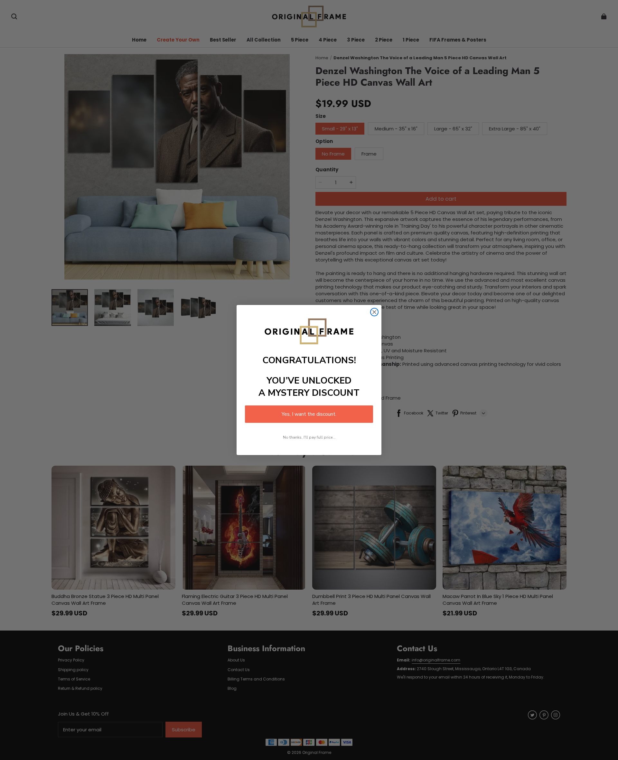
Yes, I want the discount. (309, 414)
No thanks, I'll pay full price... (309, 437)
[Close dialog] (374, 312)
